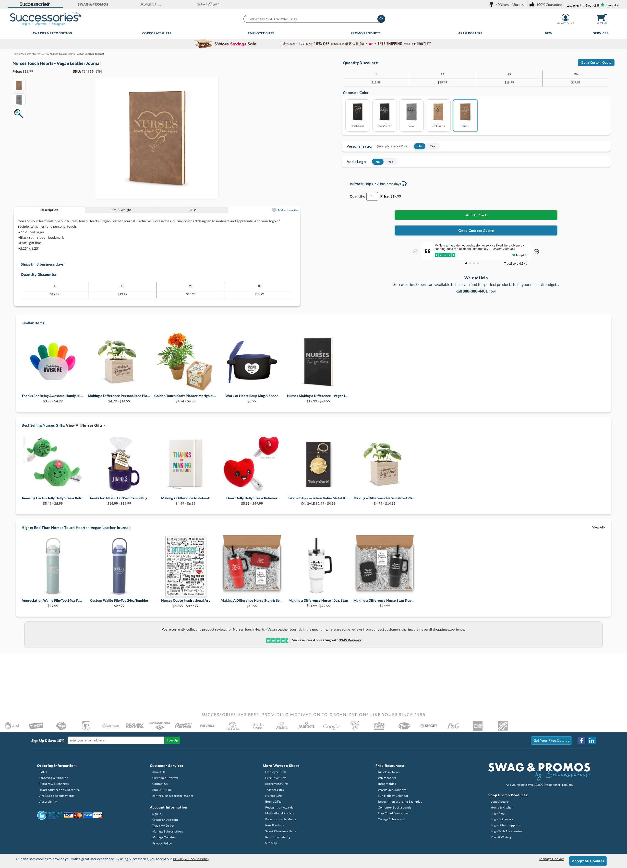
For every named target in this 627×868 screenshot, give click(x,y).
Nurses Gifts (273, 796)
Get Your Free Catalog (551, 740)
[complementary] (313, 44)
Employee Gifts (261, 33)
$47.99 (384, 603)
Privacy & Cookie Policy (191, 859)
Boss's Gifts (273, 801)
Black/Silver (384, 125)
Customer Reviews (165, 778)
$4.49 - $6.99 (185, 500)
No (420, 146)
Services (600, 33)
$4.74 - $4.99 (185, 398)
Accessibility (48, 801)
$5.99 (251, 398)
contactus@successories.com (172, 796)
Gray (411, 125)
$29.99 (53, 603)
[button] (35, 4)
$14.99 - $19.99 (119, 500)
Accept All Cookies (588, 861)
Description (49, 210)
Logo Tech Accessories (506, 831)
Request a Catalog (277, 837)
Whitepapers (387, 778)
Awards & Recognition (52, 33)
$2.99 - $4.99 (318, 500)
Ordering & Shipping (53, 778)
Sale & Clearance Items (281, 831)
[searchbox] (314, 19)
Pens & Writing (501, 837)
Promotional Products (280, 819)
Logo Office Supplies (505, 825)
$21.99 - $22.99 (318, 603)
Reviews (350, 640)
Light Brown (438, 125)
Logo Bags (498, 813)
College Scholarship (392, 819)
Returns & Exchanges (54, 784)
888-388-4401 (162, 790)
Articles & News (389, 772)
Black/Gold (357, 125)
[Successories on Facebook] (581, 740)
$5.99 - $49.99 (251, 500)
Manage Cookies (163, 837)
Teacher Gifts (274, 790)
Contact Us (160, 784)
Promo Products (366, 33)
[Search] (381, 19)
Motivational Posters (279, 813)
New (549, 33)
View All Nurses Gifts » (86, 425)
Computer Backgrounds (394, 807)
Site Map (271, 843)
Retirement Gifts (276, 784)
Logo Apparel (500, 801)
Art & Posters (470, 33)
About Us (158, 772)
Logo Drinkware (502, 819)
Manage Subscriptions (167, 831)
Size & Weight (121, 210)
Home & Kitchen (502, 807)
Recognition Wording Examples (400, 801)
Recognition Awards (279, 807)
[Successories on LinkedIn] (592, 740)
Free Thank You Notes (393, 813)
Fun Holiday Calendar (393, 796)
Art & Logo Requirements (56, 796)
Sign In (157, 814)
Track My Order (163, 825)
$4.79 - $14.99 (119, 398)
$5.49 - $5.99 (53, 500)
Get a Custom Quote (596, 62)
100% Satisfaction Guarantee (59, 790)
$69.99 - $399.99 (185, 603)
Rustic (465, 125)
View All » (598, 527)
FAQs (192, 210)
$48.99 (252, 603)
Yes (432, 146)
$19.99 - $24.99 (318, 398)
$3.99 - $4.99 (53, 398)
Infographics (387, 784)
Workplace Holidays (392, 790)
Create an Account (165, 819)
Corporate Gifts (156, 33)
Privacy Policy (162, 843)
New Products (275, 825)
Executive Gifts (275, 778)
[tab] (49, 209)
